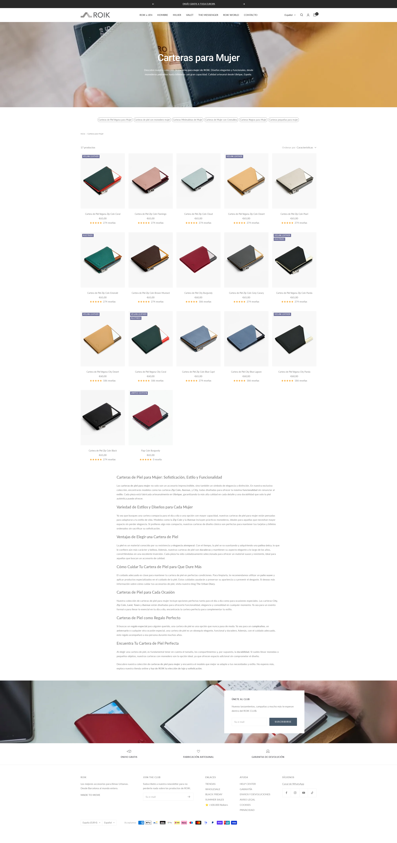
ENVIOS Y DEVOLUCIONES (255, 794)
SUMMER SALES (214, 799)
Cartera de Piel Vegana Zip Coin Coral (102, 214)
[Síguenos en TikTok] (312, 793)
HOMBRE (162, 14)
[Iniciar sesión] (308, 15)
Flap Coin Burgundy (150, 450)
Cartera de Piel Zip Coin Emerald (102, 293)
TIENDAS (210, 783)
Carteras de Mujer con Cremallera (221, 119)
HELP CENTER (248, 783)
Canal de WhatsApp (293, 783)
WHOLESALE (212, 789)
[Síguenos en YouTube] (303, 793)
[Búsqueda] (301, 15)
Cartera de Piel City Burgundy (198, 293)
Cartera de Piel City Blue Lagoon (246, 371)
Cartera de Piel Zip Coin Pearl (294, 214)
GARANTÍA (246, 789)
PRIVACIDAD (247, 809)
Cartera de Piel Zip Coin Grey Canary (246, 293)
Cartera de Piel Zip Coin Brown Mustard (151, 293)
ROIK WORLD (231, 14)
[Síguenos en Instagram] (295, 793)
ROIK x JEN (146, 14)
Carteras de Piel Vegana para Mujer (115, 119)
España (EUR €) (90, 822)
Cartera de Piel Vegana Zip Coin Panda (294, 293)
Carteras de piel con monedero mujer (152, 119)
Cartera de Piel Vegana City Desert (103, 371)
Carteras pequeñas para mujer (283, 119)
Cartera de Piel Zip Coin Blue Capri (198, 371)
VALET (189, 14)
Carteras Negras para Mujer (253, 119)
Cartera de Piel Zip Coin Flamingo (150, 214)
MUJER (177, 14)
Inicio (83, 134)
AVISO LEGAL (247, 799)
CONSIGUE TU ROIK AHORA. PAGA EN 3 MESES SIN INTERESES (199, 4)
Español (289, 15)
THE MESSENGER (208, 14)
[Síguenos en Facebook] (286, 793)
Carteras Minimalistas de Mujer (187, 119)
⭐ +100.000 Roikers (216, 804)
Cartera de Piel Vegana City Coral (150, 371)
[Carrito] (314, 15)
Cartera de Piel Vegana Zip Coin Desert (246, 214)
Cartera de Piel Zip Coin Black (103, 450)
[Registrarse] (189, 797)
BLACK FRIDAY (213, 794)
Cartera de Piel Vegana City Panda (294, 371)
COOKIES (245, 804)
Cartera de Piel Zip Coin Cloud (198, 214)
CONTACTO (250, 14)
